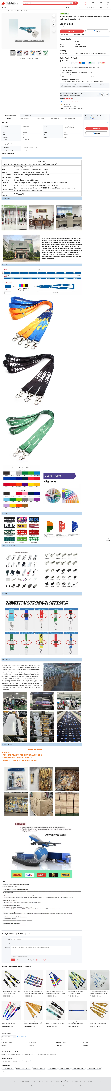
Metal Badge (85, 1045)
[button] (77, 118)
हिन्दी (76, 1081)
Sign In (62, 108)
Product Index (81, 1080)
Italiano (48, 1081)
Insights (93, 1080)
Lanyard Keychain (52, 1068)
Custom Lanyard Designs (78, 1068)
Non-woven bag (32, 1042)
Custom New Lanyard (22, 1072)
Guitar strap (58, 1039)
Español (25, 1081)
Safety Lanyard (16, 1061)
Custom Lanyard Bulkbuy (36, 1072)
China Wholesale (49, 1080)
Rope (30, 1039)
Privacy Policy (78, 1085)
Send (13, 960)
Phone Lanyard (6, 1061)
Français (36, 1081)
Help (82, 7)
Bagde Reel (31, 1045)
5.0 (86, 118)
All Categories (7, 7)
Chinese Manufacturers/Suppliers (37, 1080)
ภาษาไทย (80, 1081)
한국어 (67, 1081)
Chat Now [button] (98, 31)
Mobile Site (88, 1080)
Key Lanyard (28, 10)
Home (3, 10)
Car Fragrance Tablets (7, 1042)
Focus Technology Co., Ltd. (45, 1085)
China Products (26, 1080)
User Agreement (64, 1085)
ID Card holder (59, 1045)
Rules (108, 7)
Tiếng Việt (90, 1081)
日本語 (72, 1081)
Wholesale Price (57, 1080)
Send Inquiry (71, 31)
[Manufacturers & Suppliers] (10, 3)
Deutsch (52, 1081)
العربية (63, 1081)
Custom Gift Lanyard (64, 1068)
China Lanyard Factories (39, 1068)
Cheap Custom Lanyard (8, 1072)
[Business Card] (107, 122)
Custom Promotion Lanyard (94, 1068)
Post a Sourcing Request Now (43, 960)
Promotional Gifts (16, 10)
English (20, 1081)
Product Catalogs (23, 1036)
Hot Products (18, 1080)
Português (30, 1081)
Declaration (71, 1085)
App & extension (91, 7)
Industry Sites (65, 1080)
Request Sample (87, 34)
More (3, 1074)
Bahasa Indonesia (97, 1081)
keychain (85, 1042)
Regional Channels (73, 1080)
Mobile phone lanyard (61, 1042)
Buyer (74, 7)
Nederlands (58, 1081)
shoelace (4, 1045)
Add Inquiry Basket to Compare (29, 58)
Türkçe (85, 1081)
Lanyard (23, 10)
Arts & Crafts (8, 10)
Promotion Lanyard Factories (23, 1068)
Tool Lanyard (26, 1061)
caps (84, 1039)
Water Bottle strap (6, 1039)
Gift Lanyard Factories (8, 1068)
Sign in (107, 4)
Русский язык (42, 1081)
